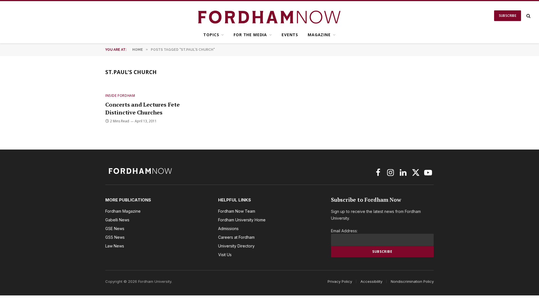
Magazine (319, 34)
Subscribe (507, 15)
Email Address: (344, 230)
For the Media (250, 34)
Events (290, 34)
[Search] (528, 16)
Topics (211, 34)
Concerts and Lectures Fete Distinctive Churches (142, 108)
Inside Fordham (120, 95)
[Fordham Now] (269, 15)
